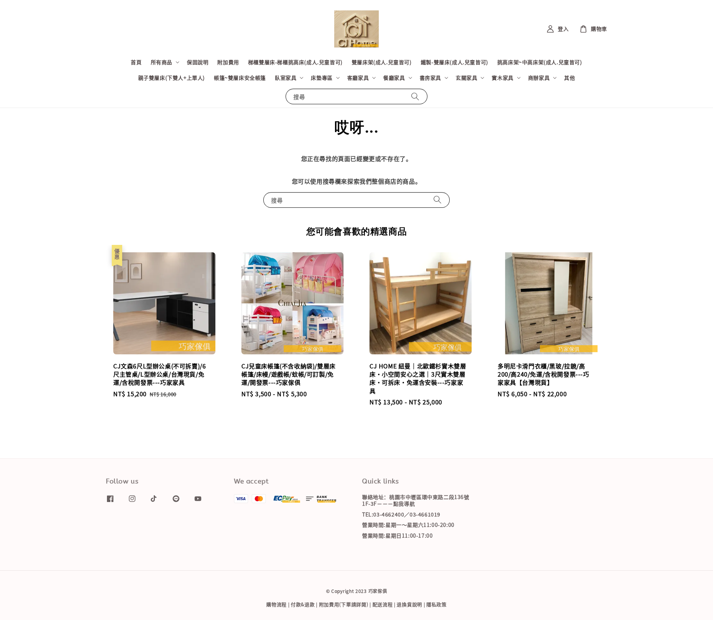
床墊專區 (321, 77)
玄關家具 (466, 77)
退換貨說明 (409, 604)
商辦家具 (539, 77)
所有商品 (161, 62)
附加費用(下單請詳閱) (343, 604)
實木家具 (502, 77)
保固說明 (197, 62)
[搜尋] (415, 96)
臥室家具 (285, 77)
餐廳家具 (394, 77)
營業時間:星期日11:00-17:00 (397, 535)
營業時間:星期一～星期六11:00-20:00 (408, 524)
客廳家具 (358, 77)
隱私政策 (436, 604)
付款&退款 (303, 604)
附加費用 (228, 62)
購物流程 (276, 604)
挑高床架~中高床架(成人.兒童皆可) (539, 62)
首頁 (136, 62)
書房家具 (430, 77)
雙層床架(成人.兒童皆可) (382, 62)
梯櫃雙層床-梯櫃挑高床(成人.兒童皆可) (295, 62)
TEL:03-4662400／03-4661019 (401, 514)
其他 (569, 77)
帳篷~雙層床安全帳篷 (240, 77)
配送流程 (382, 604)
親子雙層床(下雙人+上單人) (171, 77)
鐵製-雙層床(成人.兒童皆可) (454, 62)
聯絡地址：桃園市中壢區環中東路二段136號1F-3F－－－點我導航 (415, 500)
